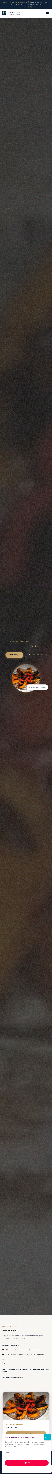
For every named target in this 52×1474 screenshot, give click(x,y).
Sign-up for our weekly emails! (12, 1377)
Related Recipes (36, 655)
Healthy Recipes (28, 1369)
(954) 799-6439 (26, 7)
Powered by (14, 2)
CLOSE (47, 1437)
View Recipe (14, 655)
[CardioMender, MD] (12, 13)
